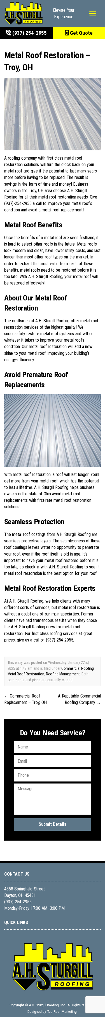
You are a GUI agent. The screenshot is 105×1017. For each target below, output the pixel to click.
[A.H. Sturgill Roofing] (23, 13)
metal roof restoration (48, 346)
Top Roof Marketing (62, 1011)
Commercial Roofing (77, 668)
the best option (60, 573)
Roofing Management (63, 674)
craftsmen (21, 320)
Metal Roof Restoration (26, 674)
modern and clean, (28, 250)
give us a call (28, 640)
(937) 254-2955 (29, 33)
